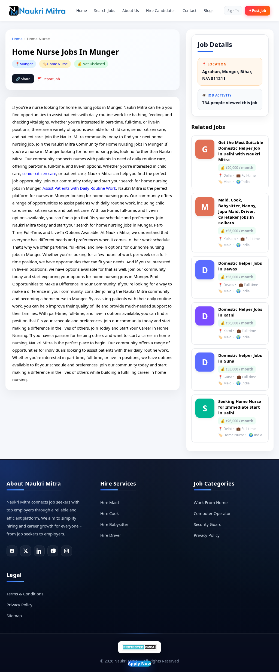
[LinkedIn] (39, 551)
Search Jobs (104, 10)
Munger (26, 63)
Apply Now (139, 664)
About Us (130, 10)
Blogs (209, 10)
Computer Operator (212, 513)
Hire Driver (110, 535)
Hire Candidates (160, 10)
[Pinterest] (52, 551)
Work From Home (211, 502)
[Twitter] (25, 551)
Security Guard (208, 524)
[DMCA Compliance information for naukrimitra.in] (139, 647)
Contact (189, 10)
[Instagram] (66, 551)
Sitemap (14, 615)
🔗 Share (23, 78)
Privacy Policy (207, 535)
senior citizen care (39, 173)
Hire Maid (109, 502)
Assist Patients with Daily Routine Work (79, 188)
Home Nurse (57, 63)
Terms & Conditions (25, 593)
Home (81, 10)
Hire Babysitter (114, 524)
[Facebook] (12, 551)
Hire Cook (109, 513)
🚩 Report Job (48, 78)
